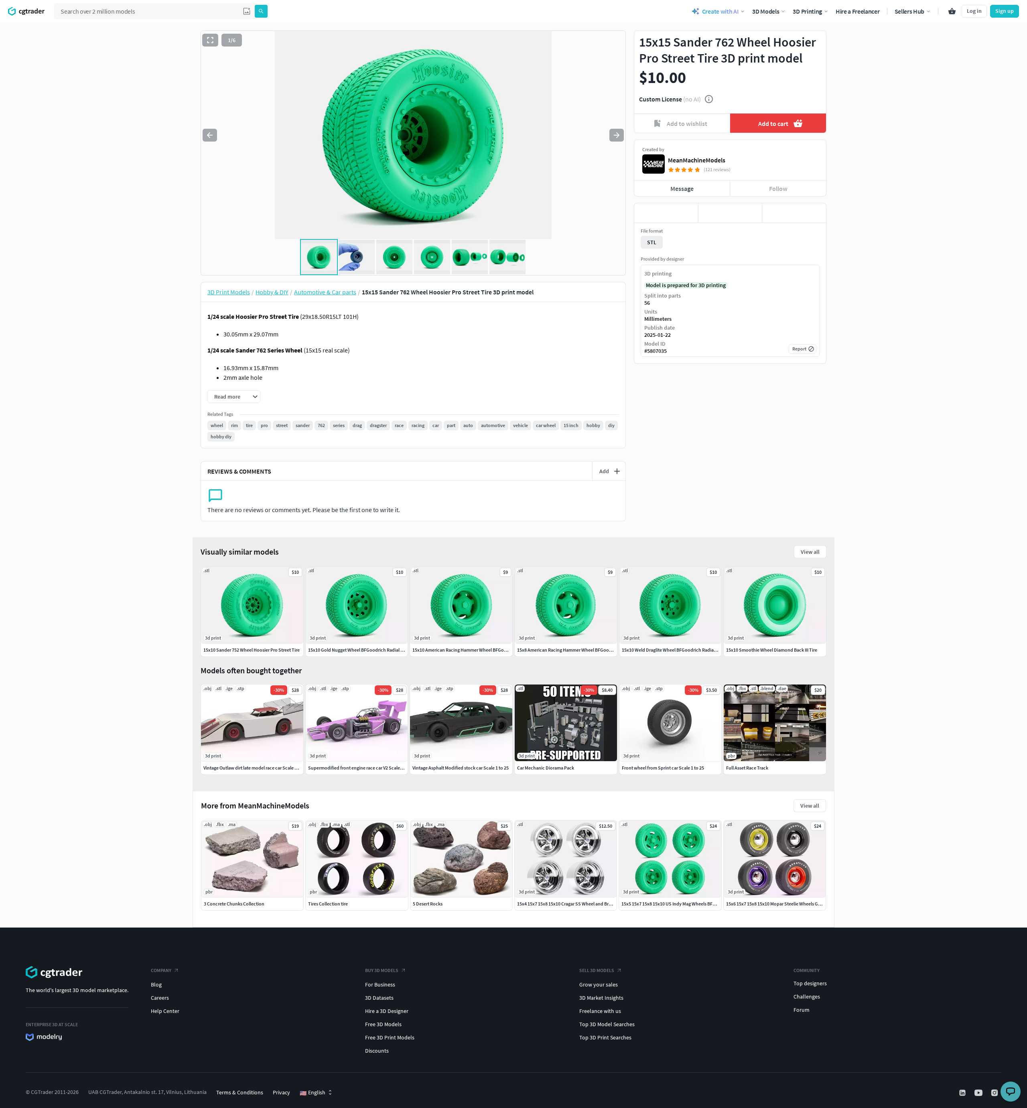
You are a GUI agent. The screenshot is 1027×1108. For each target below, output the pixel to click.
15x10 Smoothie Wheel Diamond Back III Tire (771, 650)
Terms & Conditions (239, 1092)
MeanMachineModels (696, 160)
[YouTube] (979, 1093)
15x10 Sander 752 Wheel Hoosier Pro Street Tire (251, 650)
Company (161, 970)
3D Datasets (379, 997)
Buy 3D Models (381, 970)
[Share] (794, 213)
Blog (156, 984)
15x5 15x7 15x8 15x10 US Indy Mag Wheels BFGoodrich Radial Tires (689, 904)
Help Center (165, 1011)
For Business (380, 984)
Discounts (377, 1050)
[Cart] (952, 11)
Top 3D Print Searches (605, 1037)
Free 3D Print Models (389, 1037)
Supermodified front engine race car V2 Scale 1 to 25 (361, 768)
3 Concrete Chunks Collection (234, 904)
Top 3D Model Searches (607, 1024)
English (312, 1093)
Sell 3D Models (596, 970)
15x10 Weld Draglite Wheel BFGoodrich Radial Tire (673, 650)
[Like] (666, 213)
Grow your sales (598, 984)
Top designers (810, 983)
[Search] (261, 11)
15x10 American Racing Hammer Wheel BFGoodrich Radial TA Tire (479, 650)
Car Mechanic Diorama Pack (545, 768)
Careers (160, 997)
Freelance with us (600, 1011)
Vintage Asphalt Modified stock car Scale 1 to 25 (460, 768)
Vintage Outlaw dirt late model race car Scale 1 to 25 (255, 768)
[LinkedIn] (963, 1093)
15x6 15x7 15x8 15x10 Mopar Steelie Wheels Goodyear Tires (786, 904)
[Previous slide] (210, 135)
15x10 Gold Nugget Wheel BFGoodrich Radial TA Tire (361, 650)
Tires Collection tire (328, 904)
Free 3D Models (383, 1024)
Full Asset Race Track (747, 768)
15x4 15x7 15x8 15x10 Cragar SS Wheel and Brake (566, 904)
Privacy (281, 1092)
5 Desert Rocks (427, 904)
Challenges (807, 996)
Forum (802, 1009)
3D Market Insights (601, 997)
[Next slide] (616, 135)
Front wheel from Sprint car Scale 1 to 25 (663, 768)
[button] (246, 11)
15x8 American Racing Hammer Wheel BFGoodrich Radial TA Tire (583, 650)
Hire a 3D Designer (386, 1011)
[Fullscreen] (210, 40)
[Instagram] (995, 1092)
